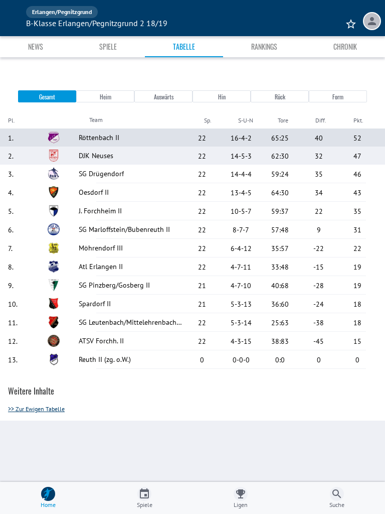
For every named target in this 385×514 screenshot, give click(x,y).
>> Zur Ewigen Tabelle (36, 409)
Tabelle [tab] (184, 46)
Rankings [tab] (264, 46)
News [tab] (35, 46)
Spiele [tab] (108, 46)
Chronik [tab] (345, 46)
